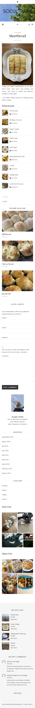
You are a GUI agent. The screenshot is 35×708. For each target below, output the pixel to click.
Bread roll (6, 294)
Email (4, 328)
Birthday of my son (16, 120)
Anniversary (15, 615)
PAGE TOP (32, 685)
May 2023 (5, 455)
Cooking (17, 33)
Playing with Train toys (18, 634)
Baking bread (14, 175)
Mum (5, 201)
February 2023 (7, 469)
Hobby (4, 495)
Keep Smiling (15, 624)
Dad (8, 661)
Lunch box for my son (17, 184)
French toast (14, 111)
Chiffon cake (14, 138)
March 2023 (6, 464)
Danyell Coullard (12, 675)
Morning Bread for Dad (17, 156)
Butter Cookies (14, 129)
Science (4, 499)
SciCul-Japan (17, 11)
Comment (5, 356)
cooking (5, 197)
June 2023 (5, 450)
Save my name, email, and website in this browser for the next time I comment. (15, 351)
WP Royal (14, 704)
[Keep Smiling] (5, 627)
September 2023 (7, 437)
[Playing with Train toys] (5, 636)
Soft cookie (13, 147)
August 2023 (6, 441)
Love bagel (15, 661)
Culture (4, 490)
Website (5, 337)
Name (4, 318)
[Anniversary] (5, 617)
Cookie (12, 166)
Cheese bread (8, 264)
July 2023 (5, 446)
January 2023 (6, 473)
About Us (20, 704)
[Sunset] (5, 646)
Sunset (13, 643)
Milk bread (6, 234)
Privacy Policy (27, 704)
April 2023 (5, 460)
